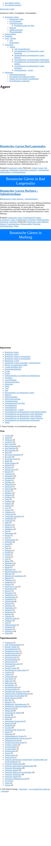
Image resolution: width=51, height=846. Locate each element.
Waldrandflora (5, 172)
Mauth (7, 567)
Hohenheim (9, 533)
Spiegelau (8, 606)
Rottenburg (9, 593)
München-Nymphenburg (14, 576)
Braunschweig (10, 470)
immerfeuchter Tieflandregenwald (17, 694)
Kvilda (7, 555)
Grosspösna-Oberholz (13, 516)
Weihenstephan (10, 625)
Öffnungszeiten (26, 224)
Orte (6, 390)
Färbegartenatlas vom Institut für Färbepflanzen (22, 376)
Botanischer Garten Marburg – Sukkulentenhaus (19, 192)
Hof (6, 531)
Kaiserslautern (10, 540)
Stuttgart (8, 614)
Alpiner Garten (37, 168)
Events (7, 371)
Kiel (6, 546)
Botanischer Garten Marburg (37, 222)
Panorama (36, 224)
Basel (7, 453)
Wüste (16, 226)
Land (7, 388)
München (8, 574)
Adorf (7, 438)
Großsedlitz (9, 518)
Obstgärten (13, 222)
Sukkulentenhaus (6, 226)
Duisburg (8, 482)
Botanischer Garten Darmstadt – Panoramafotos (22, 363)
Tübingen (8, 621)
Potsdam (8, 584)
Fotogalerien (4, 220)
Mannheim (9, 563)
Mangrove (8, 702)
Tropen (7, 753)
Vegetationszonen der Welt (15, 403)
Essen (7, 499)
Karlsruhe (8, 542)
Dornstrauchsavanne (12, 664)
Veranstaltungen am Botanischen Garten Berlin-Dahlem (25, 412)
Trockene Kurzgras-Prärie (14, 743)
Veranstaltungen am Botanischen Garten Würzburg (24, 418)
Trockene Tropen (11, 745)
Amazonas (9, 643)
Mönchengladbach (12, 572)
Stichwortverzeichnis (12, 399)
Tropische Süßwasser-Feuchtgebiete (18, 772)
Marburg (8, 565)
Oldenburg (9, 580)
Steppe (7, 732)
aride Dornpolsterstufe (13, 645)
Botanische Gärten (12, 352)
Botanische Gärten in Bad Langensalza (25, 181)
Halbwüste (9, 681)
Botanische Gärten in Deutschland (17, 356)
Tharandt (8, 616)
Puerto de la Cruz (11, 587)
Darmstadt (8, 476)
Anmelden (5, 791)
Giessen (8, 510)
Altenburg (8, 440)
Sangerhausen (10, 597)
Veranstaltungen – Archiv (14, 410)
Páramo (7, 715)
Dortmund (8, 478)
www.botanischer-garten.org (39, 789)
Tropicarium (9, 757)
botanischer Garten (15, 168)
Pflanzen (8, 395)
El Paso (7, 491)
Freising (8, 506)
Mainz (7, 561)
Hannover (8, 527)
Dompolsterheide (11, 649)
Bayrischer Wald (11, 459)
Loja (6, 559)
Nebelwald (9, 711)
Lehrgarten (32, 220)
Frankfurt (8, 501)
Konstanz (8, 550)
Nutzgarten (4, 222)
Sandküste (8, 726)
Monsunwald (10, 709)
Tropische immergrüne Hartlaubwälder (19, 766)
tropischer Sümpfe (11, 777)
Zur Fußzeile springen (13, 5)
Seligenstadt (9, 601)
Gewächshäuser (11, 380)
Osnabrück (9, 582)
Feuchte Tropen (10, 668)
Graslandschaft (43, 170)
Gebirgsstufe (9, 677)
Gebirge (8, 674)
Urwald (7, 781)
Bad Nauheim (10, 448)
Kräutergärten (21, 220)
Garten (12, 220)
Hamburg (8, 525)
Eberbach (8, 487)
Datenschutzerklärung (13, 369)
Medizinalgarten (43, 220)
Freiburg (8, 504)
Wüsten (7, 785)
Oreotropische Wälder (13, 713)
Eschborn (8, 497)
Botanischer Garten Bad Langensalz (23, 170)
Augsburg (8, 442)
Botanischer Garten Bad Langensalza (23, 146)
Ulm (6, 623)
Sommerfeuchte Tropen (13, 730)
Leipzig (7, 557)
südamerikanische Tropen (14, 736)
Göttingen (8, 512)
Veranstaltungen (11, 405)
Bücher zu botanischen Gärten (16, 365)
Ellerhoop (8, 493)
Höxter (7, 535)
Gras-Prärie (9, 679)
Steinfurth (8, 610)
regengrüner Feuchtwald (14, 721)
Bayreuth (8, 457)
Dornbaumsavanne (12, 651)
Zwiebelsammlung (19, 172)
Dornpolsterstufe (11, 660)
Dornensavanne (10, 657)
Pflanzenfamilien (11, 397)
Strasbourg (9, 612)
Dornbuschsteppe (11, 655)
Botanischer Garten (7, 9)
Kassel (7, 544)
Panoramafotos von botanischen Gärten (19, 393)
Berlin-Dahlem (10, 463)
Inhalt (7, 386)
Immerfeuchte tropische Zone (16, 691)
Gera (6, 508)
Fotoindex (8, 378)
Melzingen (9, 570)
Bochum (8, 467)
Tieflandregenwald (12, 740)
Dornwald (8, 666)
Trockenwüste (10, 751)
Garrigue (8, 672)
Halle (7, 523)
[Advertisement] (25, 116)
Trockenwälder (10, 749)
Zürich (7, 633)
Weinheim (8, 627)
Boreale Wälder (10, 647)
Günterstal (8, 521)
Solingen (8, 604)
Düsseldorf (9, 484)
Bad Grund (9, 444)
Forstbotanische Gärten (32, 218)
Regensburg (9, 589)
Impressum (9, 384)
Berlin (7, 461)
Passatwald (9, 717)
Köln (7, 548)
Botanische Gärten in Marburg (26, 235)
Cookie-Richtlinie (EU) (13, 367)
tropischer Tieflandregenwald (16, 779)
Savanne (8, 728)
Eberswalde (9, 489)
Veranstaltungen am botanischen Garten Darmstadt (24, 414)
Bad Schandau (10, 450)
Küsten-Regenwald (12, 698)
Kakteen (3, 224)
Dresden (8, 480)
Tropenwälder (10, 755)
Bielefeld (8, 465)
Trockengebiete (10, 747)
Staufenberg (9, 608)
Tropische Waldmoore (13, 774)
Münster (8, 578)
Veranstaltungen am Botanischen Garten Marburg (23, 416)
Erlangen (8, 495)
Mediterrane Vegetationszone (15, 704)
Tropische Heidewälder (13, 764)
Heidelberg (9, 529)
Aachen (8, 436)
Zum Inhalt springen (12, 3)
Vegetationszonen (11, 401)
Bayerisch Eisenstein (12, 455)
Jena (6, 538)
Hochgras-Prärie (11, 689)
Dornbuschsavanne (12, 653)
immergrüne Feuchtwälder (14, 696)
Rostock (8, 591)
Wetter (7, 422)
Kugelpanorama (13, 224)
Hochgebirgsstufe (11, 687)
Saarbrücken (9, 595)
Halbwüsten (9, 683)
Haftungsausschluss (12, 382)
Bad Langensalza (11, 446)
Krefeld (7, 553)
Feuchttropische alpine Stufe (15, 670)
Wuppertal (8, 629)
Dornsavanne (10, 662)
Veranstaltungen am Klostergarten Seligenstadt (22, 420)
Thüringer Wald (11, 618)
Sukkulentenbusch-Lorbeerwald (17, 738)
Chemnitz (8, 474)
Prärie (7, 719)
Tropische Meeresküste (13, 768)
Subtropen (8, 734)
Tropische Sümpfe (11, 770)
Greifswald (9, 514)
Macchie (8, 700)
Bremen (8, 472)
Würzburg (8, 631)
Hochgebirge (9, 685)
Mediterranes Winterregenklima (16, 706)
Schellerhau (9, 599)
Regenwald (9, 723)
